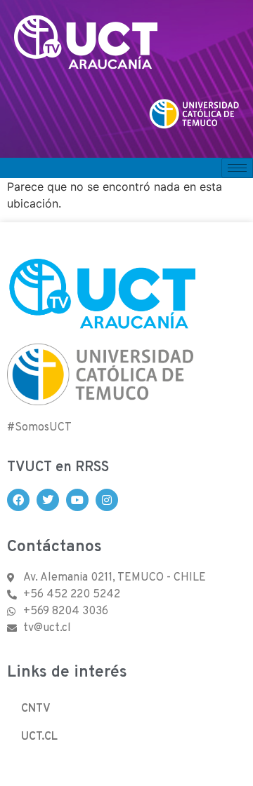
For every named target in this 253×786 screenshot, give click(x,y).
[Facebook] (18, 500)
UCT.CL (39, 737)
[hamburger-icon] (237, 168)
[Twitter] (48, 500)
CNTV (36, 709)
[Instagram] (107, 500)
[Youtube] (77, 500)
